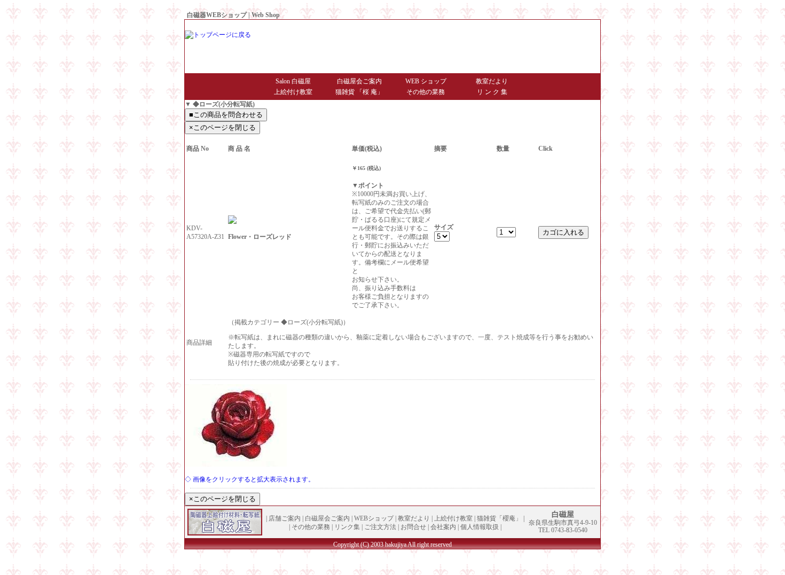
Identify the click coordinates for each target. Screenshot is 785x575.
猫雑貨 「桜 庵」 (359, 92)
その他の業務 (425, 92)
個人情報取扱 (575, 25)
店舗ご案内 (285, 518)
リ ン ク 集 (492, 92)
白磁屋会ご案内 (359, 81)
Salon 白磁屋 (293, 81)
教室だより (492, 81)
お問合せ (509, 25)
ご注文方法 (380, 527)
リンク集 (347, 527)
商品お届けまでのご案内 (457, 25)
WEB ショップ (425, 81)
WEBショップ (374, 518)
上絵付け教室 (293, 92)
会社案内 (539, 25)
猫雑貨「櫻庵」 (499, 518)
